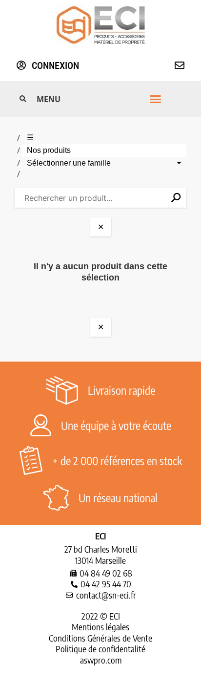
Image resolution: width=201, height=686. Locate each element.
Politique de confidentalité (100, 648)
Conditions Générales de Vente (100, 637)
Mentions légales (100, 626)
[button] (99, 99)
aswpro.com (100, 659)
